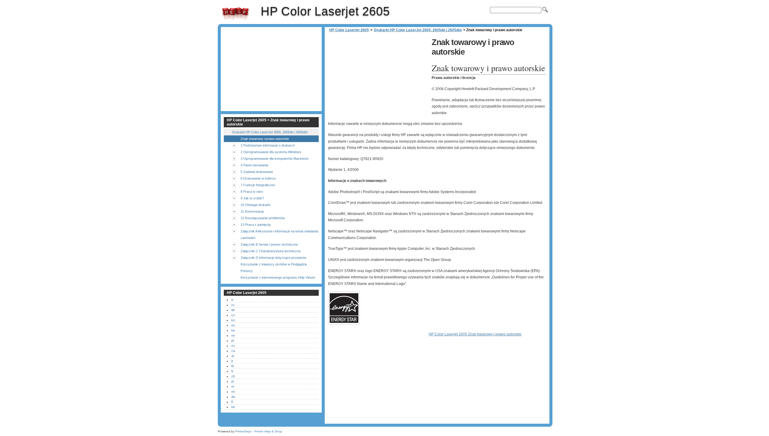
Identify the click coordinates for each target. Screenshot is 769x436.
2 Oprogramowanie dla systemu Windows (271, 152)
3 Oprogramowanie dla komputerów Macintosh (275, 158)
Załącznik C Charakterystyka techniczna (270, 251)
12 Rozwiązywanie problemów (263, 218)
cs (233, 315)
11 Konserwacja (252, 211)
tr (232, 299)
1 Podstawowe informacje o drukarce (268, 145)
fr (232, 371)
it (232, 361)
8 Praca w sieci (252, 191)
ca (233, 351)
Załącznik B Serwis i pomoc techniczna (269, 244)
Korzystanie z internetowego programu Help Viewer (278, 277)
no (233, 335)
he (233, 407)
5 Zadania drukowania (257, 172)
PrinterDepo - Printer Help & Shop (258, 431)
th (232, 366)
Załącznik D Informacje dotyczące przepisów (273, 257)
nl (232, 386)
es (233, 325)
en (233, 391)
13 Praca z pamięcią (255, 224)
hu (233, 330)
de (233, 310)
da (233, 396)
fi (232, 402)
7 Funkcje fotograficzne (258, 185)
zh (233, 376)
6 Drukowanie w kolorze (258, 178)
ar (232, 356)
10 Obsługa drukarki (255, 205)
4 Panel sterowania (254, 165)
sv (233, 345)
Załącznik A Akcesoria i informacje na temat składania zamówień (279, 234)
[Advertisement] (378, 78)
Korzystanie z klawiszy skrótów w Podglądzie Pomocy (274, 267)
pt (232, 340)
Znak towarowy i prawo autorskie (265, 139)
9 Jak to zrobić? (252, 198)
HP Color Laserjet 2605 (235, 14)
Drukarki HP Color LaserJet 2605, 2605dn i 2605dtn (418, 30)
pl (232, 381)
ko (233, 320)
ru (232, 305)
